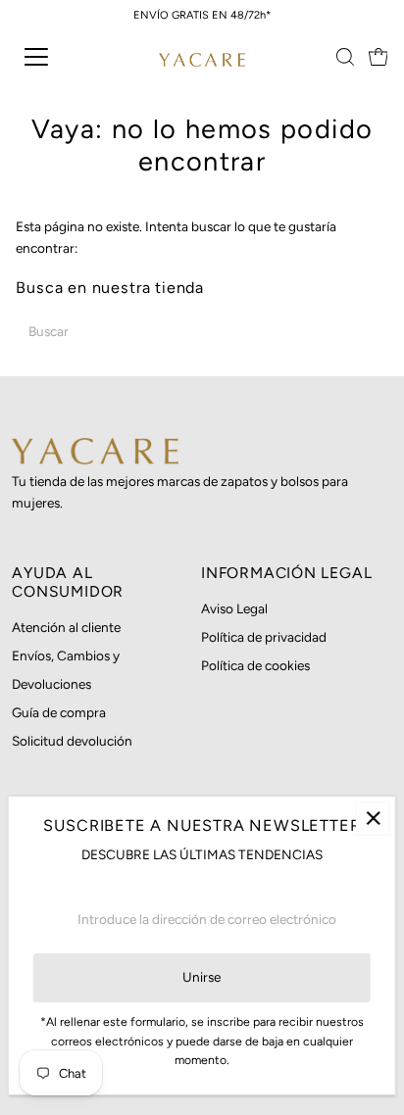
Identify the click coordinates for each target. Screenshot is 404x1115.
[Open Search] (345, 57)
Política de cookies (255, 665)
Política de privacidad (264, 637)
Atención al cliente (66, 627)
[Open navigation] (56, 56)
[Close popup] (373, 818)
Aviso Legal (234, 608)
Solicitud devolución (72, 741)
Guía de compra (59, 712)
